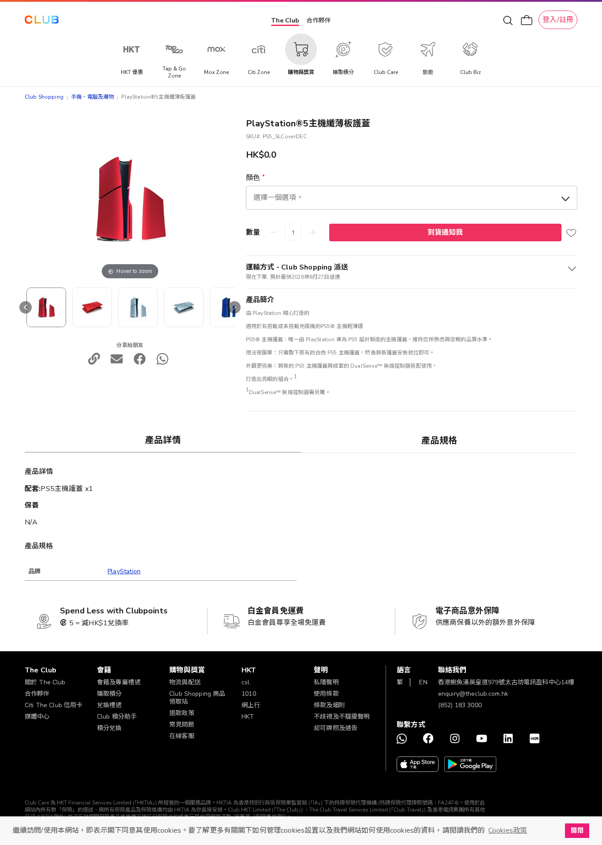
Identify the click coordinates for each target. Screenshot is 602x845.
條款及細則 (329, 705)
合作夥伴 (318, 20)
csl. (246, 682)
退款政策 (181, 713)
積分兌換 (109, 728)
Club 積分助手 (117, 716)
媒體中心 (37, 716)
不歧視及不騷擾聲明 (342, 716)
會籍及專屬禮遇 (119, 682)
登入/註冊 (558, 20)
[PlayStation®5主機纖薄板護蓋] (92, 307)
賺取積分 (109, 694)
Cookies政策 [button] (507, 830)
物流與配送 (185, 682)
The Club (285, 20)
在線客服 (181, 736)
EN (423, 682)
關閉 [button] (577, 830)
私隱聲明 (326, 682)
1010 (249, 694)
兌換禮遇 (109, 705)
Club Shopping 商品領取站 (197, 698)
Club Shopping (44, 96)
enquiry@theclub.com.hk (473, 694)
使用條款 (326, 694)
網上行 (251, 705)
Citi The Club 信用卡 (54, 705)
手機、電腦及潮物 (92, 96)
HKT (248, 716)
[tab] (163, 440)
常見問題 (181, 724)
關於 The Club (45, 682)
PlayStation (124, 571)
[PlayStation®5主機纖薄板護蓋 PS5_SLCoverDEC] (46, 307)
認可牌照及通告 (335, 728)
